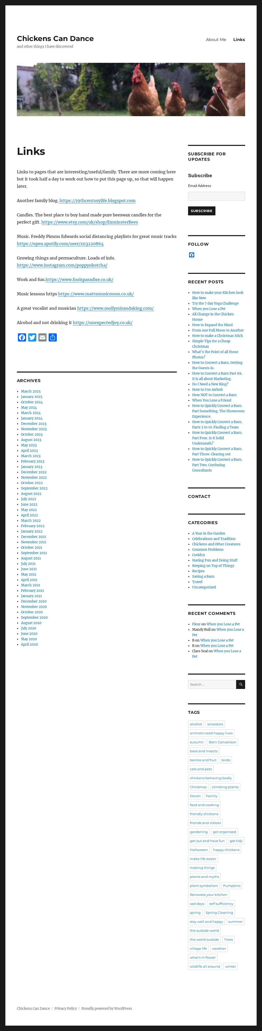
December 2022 (34, 472)
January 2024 (31, 418)
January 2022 (31, 531)
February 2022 (33, 526)
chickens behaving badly (211, 778)
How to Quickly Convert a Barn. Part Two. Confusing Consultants (217, 465)
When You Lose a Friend (211, 400)
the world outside (204, 939)
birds (226, 760)
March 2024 (31, 413)
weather (219, 948)
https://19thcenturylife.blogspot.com (97, 200)
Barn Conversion (222, 742)
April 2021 (29, 580)
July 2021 (28, 564)
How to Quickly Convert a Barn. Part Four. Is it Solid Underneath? (217, 438)
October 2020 (32, 612)
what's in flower (203, 957)
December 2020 (34, 601)
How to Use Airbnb (207, 389)
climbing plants (225, 787)
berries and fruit (203, 760)
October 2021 (31, 547)
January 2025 (31, 397)
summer (235, 921)
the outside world (204, 930)
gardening (199, 832)
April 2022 (29, 515)
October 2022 (32, 483)
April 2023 (29, 450)
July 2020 (28, 628)
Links (239, 39)
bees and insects (203, 751)
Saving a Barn (203, 576)
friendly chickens (204, 814)
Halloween (199, 850)
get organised (224, 832)
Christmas (198, 787)
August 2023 (31, 440)
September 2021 (34, 553)
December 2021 (33, 537)
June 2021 (29, 569)
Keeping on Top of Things (213, 566)
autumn (197, 742)
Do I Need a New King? (210, 384)
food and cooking (204, 805)
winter (230, 966)
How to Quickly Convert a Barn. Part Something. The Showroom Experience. (218, 411)
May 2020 (29, 639)
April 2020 (29, 644)
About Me (216, 39)
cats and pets (201, 769)
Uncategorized (204, 587)
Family (211, 796)
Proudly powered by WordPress (106, 1008)
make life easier (203, 859)
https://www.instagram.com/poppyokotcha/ (62, 265)
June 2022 (29, 504)
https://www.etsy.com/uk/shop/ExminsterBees (89, 222)
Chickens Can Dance (55, 38)
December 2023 (33, 424)
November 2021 (33, 542)
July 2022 (28, 499)
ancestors (215, 724)
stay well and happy (206, 921)
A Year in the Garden (208, 533)
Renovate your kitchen (208, 895)
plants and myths (204, 877)
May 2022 (29, 510)
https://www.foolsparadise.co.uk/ (79, 279)
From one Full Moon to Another (218, 330)
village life (198, 948)
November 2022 (34, 477)
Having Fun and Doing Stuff (214, 560)
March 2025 (31, 391)
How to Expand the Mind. (212, 325)
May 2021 (28, 574)
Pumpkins (232, 886)
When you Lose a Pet (208, 309)
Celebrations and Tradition (214, 539)
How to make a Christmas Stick (217, 336)
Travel (197, 582)
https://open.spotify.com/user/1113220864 (60, 243)
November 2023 (34, 429)
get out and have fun (207, 841)
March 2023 (30, 456)
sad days (197, 904)
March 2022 (31, 520)
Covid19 (198, 555)
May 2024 (29, 407)
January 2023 (31, 467)
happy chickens (226, 850)
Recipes (198, 571)
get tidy (236, 841)
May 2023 (29, 445)
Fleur (196, 624)
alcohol (196, 724)
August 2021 (31, 558)
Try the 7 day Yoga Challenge (215, 303)
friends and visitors (205, 823)
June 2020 (29, 634)
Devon (195, 796)
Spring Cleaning (219, 912)
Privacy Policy (65, 1008)
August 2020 (31, 623)
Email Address (199, 186)
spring (195, 912)
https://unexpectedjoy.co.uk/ (103, 322)
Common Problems (208, 549)
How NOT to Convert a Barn (214, 395)
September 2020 (34, 617)
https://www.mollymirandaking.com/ (115, 308)
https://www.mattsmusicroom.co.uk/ (96, 293)
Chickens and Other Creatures (216, 544)
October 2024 (32, 402)
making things (202, 868)
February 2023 (32, 461)
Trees (228, 939)
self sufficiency (221, 904)
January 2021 (31, 596)
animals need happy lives (211, 733)
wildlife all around (205, 966)
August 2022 (31, 494)
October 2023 (31, 434)
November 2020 (34, 607)
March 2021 (30, 585)
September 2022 (34, 488)
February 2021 (32, 590)
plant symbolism (204, 886)
